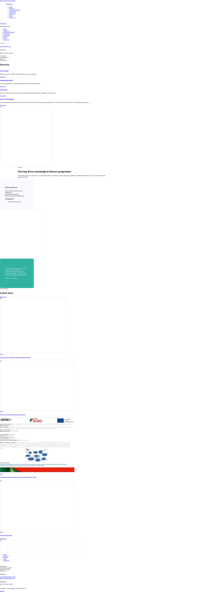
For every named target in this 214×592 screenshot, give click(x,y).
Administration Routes (6, 80)
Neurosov (12, 588)
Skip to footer (11, 0)
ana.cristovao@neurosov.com (8, 577)
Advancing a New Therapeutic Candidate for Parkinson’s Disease (15, 357)
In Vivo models (4, 71)
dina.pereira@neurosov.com (7, 578)
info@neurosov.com (5, 46)
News (1, 354)
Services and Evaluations (7, 99)
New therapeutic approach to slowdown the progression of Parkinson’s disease (18, 477)
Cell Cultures (4, 89)
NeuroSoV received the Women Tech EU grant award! (12, 414)
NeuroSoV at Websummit (6, 535)
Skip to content (4, 0)
